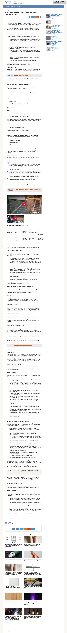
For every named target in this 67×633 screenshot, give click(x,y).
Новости (52, 18)
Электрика (13, 6)
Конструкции (53, 28)
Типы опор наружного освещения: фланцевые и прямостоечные (56, 21)
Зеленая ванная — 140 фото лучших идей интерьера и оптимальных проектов (56, 32)
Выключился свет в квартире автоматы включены (55, 48)
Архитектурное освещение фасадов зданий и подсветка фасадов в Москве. (56, 16)
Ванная (7, 6)
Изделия (52, 45)
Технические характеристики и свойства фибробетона (56, 37)
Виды (52, 39)
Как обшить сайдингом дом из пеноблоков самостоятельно (55, 26)
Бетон (18, 6)
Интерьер (53, 34)
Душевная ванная (11, 2)
